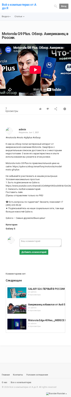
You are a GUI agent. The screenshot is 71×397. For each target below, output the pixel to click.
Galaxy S (10, 228)
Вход (64, 6)
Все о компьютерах (21, 382)
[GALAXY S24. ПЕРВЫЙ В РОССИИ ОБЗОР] (16, 292)
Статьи (18, 16)
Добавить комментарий (33, 252)
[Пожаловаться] (64, 109)
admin (22, 129)
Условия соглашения (37, 375)
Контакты (18, 375)
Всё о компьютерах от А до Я (19, 6)
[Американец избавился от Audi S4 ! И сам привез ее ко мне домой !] (16, 308)
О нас (4, 382)
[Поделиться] (56, 109)
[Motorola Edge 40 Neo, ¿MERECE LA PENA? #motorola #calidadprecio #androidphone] (16, 324)
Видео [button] (5, 16)
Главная (6, 375)
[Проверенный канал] (28, 129)
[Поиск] (56, 6)
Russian (61, 393)
